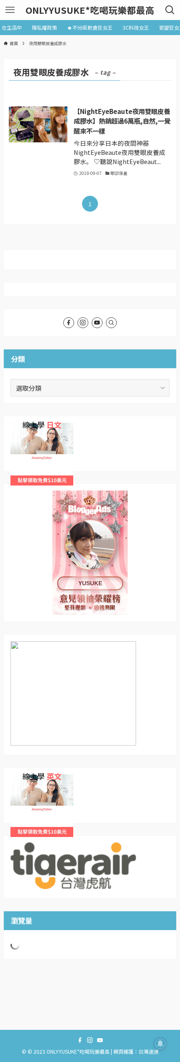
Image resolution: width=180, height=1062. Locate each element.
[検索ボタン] (170, 10)
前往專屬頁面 (90, 553)
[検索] (111, 322)
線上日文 (23, 427)
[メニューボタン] (10, 10)
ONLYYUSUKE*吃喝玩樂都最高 (90, 10)
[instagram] (82, 322)
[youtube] (97, 322)
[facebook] (68, 322)
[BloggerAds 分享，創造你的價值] (90, 516)
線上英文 (23, 779)
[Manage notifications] (160, 1043)
